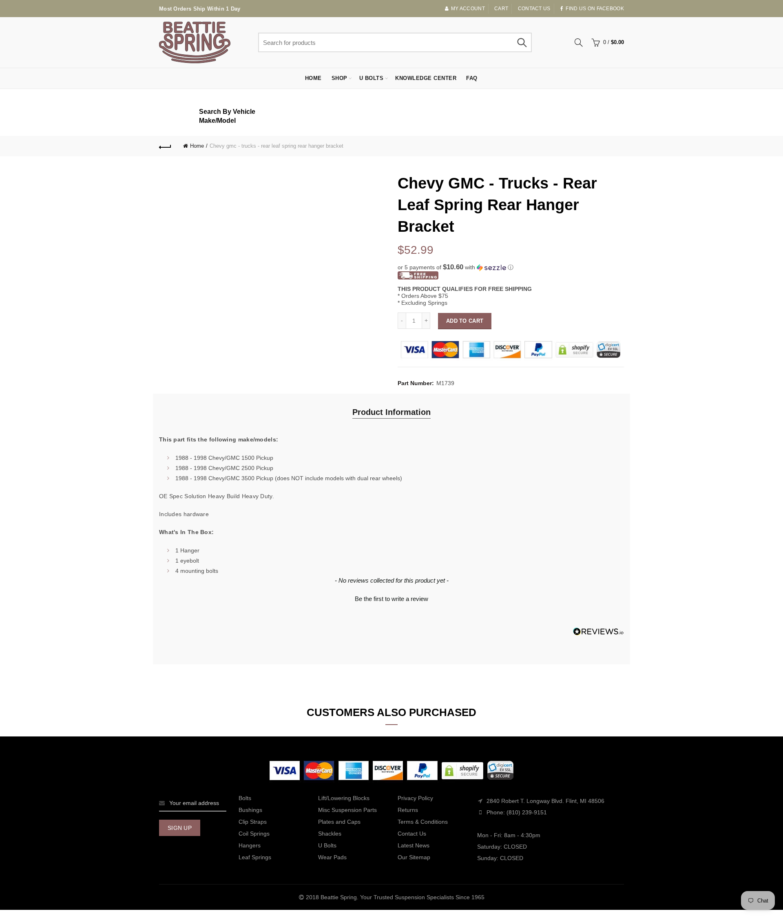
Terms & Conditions (423, 821)
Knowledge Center (425, 78)
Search (521, 42)
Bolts (245, 798)
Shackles (329, 833)
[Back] (165, 146)
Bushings (250, 810)
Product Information (391, 412)
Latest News (413, 845)
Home (313, 78)
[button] (511, 267)
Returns (408, 810)
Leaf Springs (255, 857)
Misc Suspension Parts (347, 810)
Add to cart (464, 321)
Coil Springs (254, 833)
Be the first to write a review (391, 598)
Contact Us (412, 833)
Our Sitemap (414, 857)
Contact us (534, 8)
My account (468, 8)
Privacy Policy (415, 798)
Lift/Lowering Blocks (343, 798)
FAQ (472, 78)
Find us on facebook (595, 8)
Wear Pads (332, 857)
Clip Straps (253, 821)
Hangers (250, 845)
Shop (339, 78)
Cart (501, 8)
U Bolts (371, 78)
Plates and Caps (339, 821)
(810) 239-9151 (527, 812)
